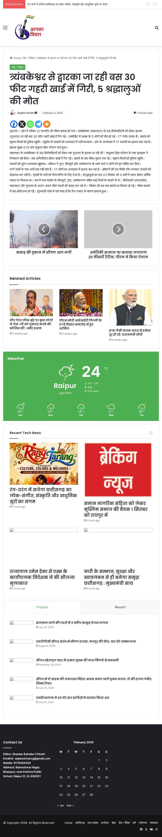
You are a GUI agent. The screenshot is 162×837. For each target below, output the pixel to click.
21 (91, 786)
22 (99, 786)
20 (83, 786)
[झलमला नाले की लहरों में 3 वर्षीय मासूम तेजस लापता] (21, 628)
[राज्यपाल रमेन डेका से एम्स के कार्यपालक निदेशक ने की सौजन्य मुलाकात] (44, 547)
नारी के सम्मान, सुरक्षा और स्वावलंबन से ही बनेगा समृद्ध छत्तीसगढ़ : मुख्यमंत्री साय (111, 577)
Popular (42, 607)
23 (106, 786)
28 (91, 794)
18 (68, 786)
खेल (114, 822)
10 (60, 777)
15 (98, 777)
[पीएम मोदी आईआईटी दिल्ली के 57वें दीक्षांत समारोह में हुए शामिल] (81, 302)
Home (16, 58)
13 (83, 777)
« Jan (60, 805)
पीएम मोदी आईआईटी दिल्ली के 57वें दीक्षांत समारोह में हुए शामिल (80, 324)
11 (68, 777)
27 (83, 794)
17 (60, 786)
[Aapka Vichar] (29, 27)
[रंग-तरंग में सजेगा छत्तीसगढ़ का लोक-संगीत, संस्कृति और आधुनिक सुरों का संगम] (44, 464)
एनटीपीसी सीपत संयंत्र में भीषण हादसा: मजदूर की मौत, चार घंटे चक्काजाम (86, 641)
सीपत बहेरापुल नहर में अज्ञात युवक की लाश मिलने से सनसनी (77, 660)
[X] (22, 124)
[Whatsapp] (30, 124)
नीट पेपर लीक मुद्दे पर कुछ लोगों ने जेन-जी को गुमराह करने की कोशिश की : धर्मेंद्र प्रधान (31, 324)
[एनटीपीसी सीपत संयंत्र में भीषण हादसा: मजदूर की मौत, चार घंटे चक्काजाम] (21, 647)
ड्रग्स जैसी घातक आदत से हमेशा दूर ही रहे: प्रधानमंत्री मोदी (130, 332)
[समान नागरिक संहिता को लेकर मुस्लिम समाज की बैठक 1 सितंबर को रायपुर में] (118, 470)
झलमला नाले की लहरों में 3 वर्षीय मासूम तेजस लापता (72, 623)
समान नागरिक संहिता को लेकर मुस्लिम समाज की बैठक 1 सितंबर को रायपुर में (65, 4)
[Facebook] (14, 124)
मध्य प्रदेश (93, 822)
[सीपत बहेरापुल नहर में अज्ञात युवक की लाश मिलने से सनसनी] (21, 666)
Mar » (70, 805)
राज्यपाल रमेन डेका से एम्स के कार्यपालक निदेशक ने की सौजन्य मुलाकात (42, 577)
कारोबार (105, 822)
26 (76, 794)
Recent (120, 607)
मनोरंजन (143, 822)
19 (76, 786)
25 (68, 794)
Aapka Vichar (25, 112)
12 (76, 777)
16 (106, 777)
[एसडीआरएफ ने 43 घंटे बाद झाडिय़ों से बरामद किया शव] (21, 703)
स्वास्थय (154, 822)
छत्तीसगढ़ (80, 822)
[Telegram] (38, 124)
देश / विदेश (28, 58)
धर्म (134, 822)
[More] (46, 124)
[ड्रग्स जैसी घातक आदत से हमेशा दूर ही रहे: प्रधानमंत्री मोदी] (130, 308)
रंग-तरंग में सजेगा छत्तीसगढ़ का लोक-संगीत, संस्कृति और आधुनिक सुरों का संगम (43, 496)
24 (61, 794)
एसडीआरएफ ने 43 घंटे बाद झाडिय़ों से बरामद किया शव (72, 698)
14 (91, 777)
